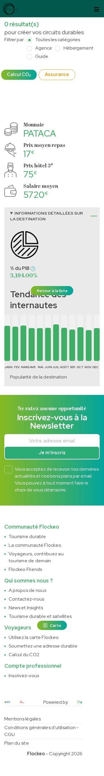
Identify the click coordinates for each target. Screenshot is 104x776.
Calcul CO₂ (19, 74)
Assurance (57, 74)
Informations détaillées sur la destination (46, 216)
